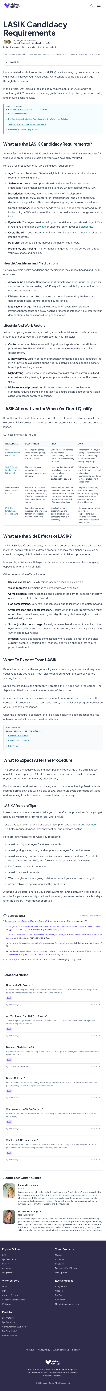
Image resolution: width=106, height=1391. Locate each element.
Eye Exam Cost (9, 1322)
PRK (4, 1290)
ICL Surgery (7, 1304)
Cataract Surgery (10, 1295)
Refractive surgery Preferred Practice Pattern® (26, 921)
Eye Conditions (9, 1259)
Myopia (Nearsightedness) (67, 1304)
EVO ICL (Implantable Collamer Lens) (11, 511)
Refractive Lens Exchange (13, 1299)
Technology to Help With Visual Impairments (27, 124)
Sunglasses (60, 1263)
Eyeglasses (7, 1272)
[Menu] (99, 5)
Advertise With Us (61, 1349)
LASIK (4, 1255)
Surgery (5, 1263)
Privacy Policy (44, 1349)
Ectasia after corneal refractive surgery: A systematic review (46, 943)
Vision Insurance (9, 1335)
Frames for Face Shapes (66, 1268)
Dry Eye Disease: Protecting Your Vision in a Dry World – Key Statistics (38, 119)
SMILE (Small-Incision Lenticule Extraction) (13, 470)
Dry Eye (58, 1295)
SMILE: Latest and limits (30, 959)
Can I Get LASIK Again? (18, 735)
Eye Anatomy (8, 1318)
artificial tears (89, 824)
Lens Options (61, 1272)
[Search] (91, 5)
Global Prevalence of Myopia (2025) (23, 130)
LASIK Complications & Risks (20, 114)
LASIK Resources (21, 109)
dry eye (41, 226)
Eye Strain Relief (9, 1331)
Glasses (58, 1255)
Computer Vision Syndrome (15, 1326)
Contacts (6, 1268)
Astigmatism (61, 1286)
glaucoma (86, 226)
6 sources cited (49, 47)
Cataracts (59, 1290)
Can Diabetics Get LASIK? (19, 740)
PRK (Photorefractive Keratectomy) (12, 453)
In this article (12, 62)
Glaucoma (60, 1299)
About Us (30, 1349)
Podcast (76, 1349)
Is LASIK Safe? (14, 746)
